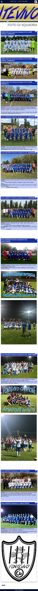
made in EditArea (19, 590)
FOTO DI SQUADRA (23, 1)
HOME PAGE (13, 1)
